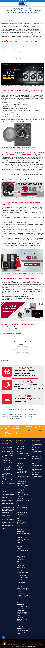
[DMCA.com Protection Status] (31, 646)
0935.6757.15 (9, 447)
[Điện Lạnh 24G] (22, 4)
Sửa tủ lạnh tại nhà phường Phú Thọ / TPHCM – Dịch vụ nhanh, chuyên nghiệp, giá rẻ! (18, 418)
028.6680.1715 (10, 451)
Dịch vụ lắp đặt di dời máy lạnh (36, 644)
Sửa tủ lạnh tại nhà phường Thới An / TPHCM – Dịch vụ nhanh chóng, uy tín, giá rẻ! (17, 409)
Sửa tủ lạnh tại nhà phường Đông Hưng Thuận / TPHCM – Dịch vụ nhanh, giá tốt (17, 416)
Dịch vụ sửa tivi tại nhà (22, 643)
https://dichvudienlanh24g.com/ (8, 479)
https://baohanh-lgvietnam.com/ (19, 52)
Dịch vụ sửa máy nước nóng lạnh (9, 644)
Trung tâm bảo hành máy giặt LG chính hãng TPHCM (22, 8)
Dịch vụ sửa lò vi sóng (32, 643)
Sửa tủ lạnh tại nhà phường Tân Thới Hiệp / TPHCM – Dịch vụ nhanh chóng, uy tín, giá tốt (19, 412)
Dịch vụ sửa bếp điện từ (12, 643)
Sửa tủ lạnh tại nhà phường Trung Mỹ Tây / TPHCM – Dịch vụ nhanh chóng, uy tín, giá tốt (18, 414)
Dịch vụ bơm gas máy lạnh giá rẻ (23, 644)
